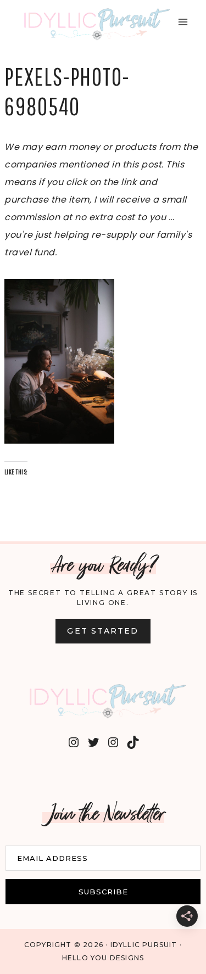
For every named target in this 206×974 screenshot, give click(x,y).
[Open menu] (182, 21)
